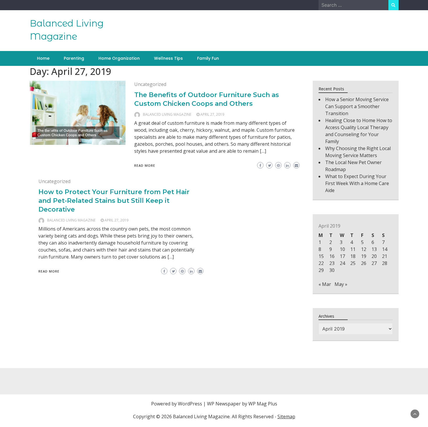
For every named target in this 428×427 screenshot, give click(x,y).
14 (384, 249)
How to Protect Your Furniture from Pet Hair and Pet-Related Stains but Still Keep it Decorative (114, 200)
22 (321, 263)
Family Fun (208, 58)
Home (43, 58)
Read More (144, 165)
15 (321, 256)
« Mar (325, 284)
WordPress (190, 403)
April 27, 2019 (212, 114)
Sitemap (286, 416)
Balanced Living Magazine (167, 114)
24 (342, 263)
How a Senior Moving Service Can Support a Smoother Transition (357, 106)
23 (332, 263)
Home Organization (119, 58)
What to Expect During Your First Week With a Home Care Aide (357, 183)
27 (374, 263)
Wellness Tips (168, 58)
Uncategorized (150, 84)
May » (341, 284)
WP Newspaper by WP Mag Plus (242, 403)
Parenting (74, 58)
